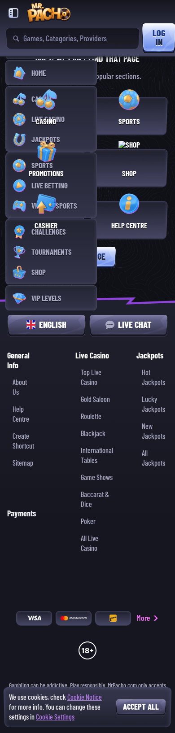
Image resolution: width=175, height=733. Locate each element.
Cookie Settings (55, 717)
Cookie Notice (84, 697)
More (143, 618)
